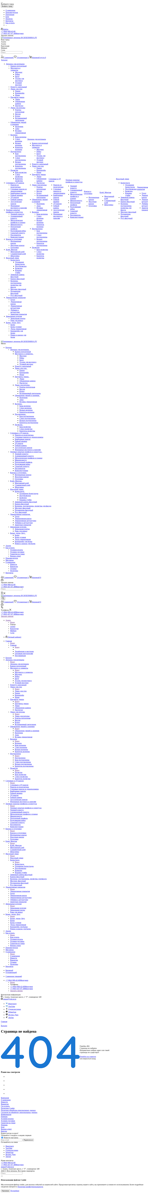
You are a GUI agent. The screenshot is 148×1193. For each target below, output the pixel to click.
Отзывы (13, 569)
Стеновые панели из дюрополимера (29, 437)
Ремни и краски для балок (25, 544)
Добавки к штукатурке (24, 523)
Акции (8, 546)
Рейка (21, 358)
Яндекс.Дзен (13, 1015)
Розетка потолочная (27, 387)
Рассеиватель (20, 468)
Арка (21, 400)
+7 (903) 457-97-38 (12, 33)
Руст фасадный (21, 512)
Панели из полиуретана (24, 435)
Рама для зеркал (21, 531)
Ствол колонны (25, 408)
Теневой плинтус (21, 454)
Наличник (23, 398)
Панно (22, 370)
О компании (10, 562)
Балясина (23, 498)
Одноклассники (14, 1009)
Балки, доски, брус (18, 533)
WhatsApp (12, 1012)
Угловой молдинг (26, 364)
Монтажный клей (22, 483)
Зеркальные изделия (18, 527)
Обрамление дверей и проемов (27, 395)
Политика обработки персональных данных (18, 1110)
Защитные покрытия (23, 525)
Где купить (5, 1106)
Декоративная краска (23, 518)
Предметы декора (22, 377)
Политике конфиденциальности (30, 1187)
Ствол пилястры (25, 429)
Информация (6, 1114)
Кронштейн (24, 372)
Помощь (4, 1117)
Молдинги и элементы (24, 354)
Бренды (4, 1131)
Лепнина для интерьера (20, 350)
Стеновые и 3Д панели (19, 433)
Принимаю (5, 1191)
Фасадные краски (22, 477)
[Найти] (2, 55)
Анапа (12, 626)
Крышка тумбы (25, 500)
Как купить (10, 548)
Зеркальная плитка (22, 529)
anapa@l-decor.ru (9, 999)
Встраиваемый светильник (30, 393)
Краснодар (14, 629)
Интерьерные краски (23, 475)
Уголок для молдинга (27, 362)
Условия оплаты (16, 550)
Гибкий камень (21, 445)
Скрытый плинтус (22, 466)
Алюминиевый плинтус (24, 456)
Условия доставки (17, 552)
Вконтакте (12, 1004)
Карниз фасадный (22, 504)
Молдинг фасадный (22, 508)
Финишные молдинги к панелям (28, 450)
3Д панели (19, 443)
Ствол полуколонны (27, 418)
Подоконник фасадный (24, 510)
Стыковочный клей (22, 485)
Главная (13, 645)
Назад (12, 622)
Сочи (12, 633)
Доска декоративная (23, 539)
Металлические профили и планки (28, 458)
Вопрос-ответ (15, 556)
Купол (21, 391)
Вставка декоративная (28, 402)
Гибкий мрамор (21, 441)
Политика (14, 571)
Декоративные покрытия (20, 514)
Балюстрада (20, 491)
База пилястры (25, 427)
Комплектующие (21, 471)
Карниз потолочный (23, 352)
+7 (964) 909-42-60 (8, 31)
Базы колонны (25, 406)
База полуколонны (26, 416)
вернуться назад (89, 1059)
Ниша (21, 375)
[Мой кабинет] (2, 580)
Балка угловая (20, 537)
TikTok (11, 1018)
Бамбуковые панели (22, 439)
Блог (3, 1127)
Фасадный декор (17, 489)
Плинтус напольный (23, 366)
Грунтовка (19, 479)
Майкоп (13, 631)
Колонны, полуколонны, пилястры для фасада (33, 506)
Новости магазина (10, 1138)
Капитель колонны (26, 412)
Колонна (19, 404)
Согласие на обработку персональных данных (19, 1112)
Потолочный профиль (23, 462)
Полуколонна (20, 414)
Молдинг (23, 356)
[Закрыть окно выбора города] (2, 2)
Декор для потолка (22, 385)
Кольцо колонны (26, 410)
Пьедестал (23, 383)
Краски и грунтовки (18, 473)
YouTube (11, 1006)
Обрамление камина (27, 381)
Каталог (9, 347)
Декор (21, 379)
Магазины (10, 560)
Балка (17, 535)
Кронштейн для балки (23, 541)
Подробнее (15, 1191)
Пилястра (19, 425)
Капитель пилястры (27, 431)
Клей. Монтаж (16, 481)
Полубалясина (25, 496)
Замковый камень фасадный (26, 502)
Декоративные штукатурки (25, 521)
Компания (5, 1098)
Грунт (17, 516)
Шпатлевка (19, 487)
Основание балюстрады (28, 493)
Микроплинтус (21, 460)
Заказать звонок (7, 616)
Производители (12, 558)
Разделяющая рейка (22, 464)
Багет (21, 360)
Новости (13, 564)
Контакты (9, 573)
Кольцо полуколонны (27, 420)
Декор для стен (21, 368)
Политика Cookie (8, 1108)
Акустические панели (23, 448)
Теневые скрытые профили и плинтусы (26, 452)
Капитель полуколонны (28, 423)
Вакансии (14, 566)
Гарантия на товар (17, 554)
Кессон (22, 389)
